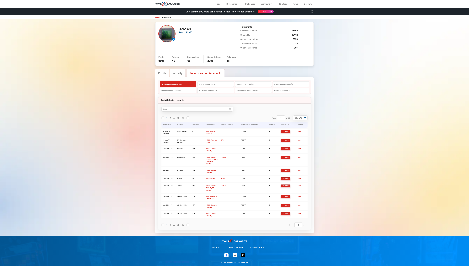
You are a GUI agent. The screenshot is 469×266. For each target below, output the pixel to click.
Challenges (250, 3)
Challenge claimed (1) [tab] (207, 84)
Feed (218, 3)
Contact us (216, 247)
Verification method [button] (249, 125)
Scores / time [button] (226, 125)
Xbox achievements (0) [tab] (208, 90)
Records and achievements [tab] (206, 73)
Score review (236, 247)
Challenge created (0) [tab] (245, 84)
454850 (223, 185)
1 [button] (166, 118)
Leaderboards (257, 247)
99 (221, 196)
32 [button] (178, 118)
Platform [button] (166, 125)
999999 (223, 157)
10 (221, 131)
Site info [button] (308, 3)
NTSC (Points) (210, 178)
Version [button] (195, 125)
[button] (188, 117)
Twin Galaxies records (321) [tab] (171, 84)
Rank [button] (271, 125)
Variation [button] (209, 125)
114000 (223, 178)
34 (221, 170)
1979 (222, 140)
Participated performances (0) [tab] (248, 90)
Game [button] (179, 125)
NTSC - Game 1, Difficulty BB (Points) (211, 188)
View (299, 131)
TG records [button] (231, 3)
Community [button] (266, 3)
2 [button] (170, 118)
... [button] (174, 118)
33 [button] (183, 118)
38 (221, 148)
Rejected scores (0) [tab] (281, 90)
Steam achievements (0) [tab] (283, 84)
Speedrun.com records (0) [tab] (171, 90)
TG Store (283, 3)
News (295, 3)
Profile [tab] (162, 73)
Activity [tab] (177, 73)
